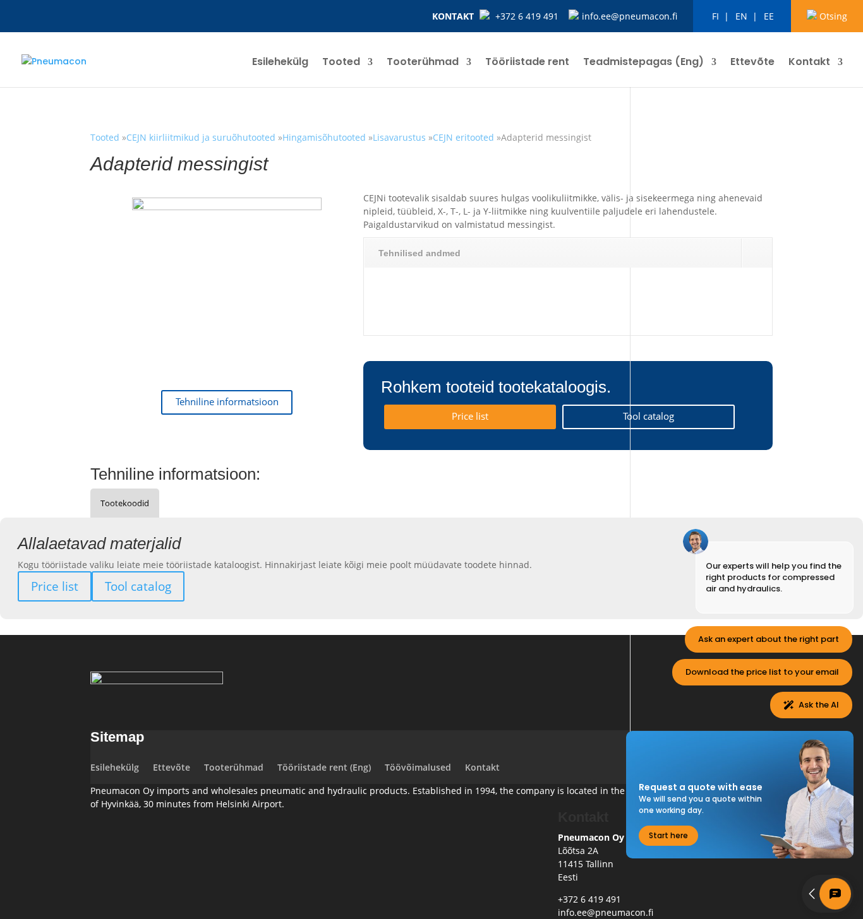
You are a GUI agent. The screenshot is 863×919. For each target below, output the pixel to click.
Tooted (341, 63)
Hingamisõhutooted (324, 137)
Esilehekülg (280, 63)
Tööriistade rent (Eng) (324, 767)
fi (715, 16)
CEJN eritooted (463, 137)
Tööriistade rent (527, 63)
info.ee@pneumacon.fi (629, 16)
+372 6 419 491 (526, 16)
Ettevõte (752, 63)
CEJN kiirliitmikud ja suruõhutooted (202, 137)
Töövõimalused (418, 767)
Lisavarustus (399, 137)
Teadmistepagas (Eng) (643, 63)
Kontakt (453, 16)
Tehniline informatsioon (227, 401)
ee (769, 16)
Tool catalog (648, 416)
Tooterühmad (423, 63)
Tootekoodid (124, 503)
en (741, 16)
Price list (470, 416)
